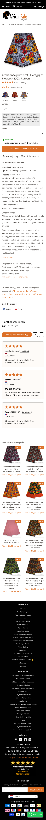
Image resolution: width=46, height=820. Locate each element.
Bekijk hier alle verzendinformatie (23, 757)
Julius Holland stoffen (23, 707)
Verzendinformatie (23, 621)
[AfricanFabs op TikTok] (20, 740)
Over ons (23, 609)
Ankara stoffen (23, 691)
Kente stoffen (32, 294)
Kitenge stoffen (23, 714)
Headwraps (23, 701)
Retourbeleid (23, 628)
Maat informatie (30, 156)
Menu (7, 7)
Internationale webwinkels (23, 641)
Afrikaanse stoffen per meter (23, 682)
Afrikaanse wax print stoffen (23, 688)
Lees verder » (8, 257)
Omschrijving (10, 156)
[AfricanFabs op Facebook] (25, 740)
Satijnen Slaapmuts (23, 695)
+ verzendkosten (16, 87)
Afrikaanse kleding (23, 685)
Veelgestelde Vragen (23, 615)
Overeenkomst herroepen (23, 637)
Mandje (40, 7)
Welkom (8, 2)
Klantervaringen (23, 612)
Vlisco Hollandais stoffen (23, 730)
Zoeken (23, 666)
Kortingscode (23, 656)
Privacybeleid (23, 647)
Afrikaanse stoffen (21, 291)
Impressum (23, 650)
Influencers (23, 663)
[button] (8, 82)
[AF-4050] (5, 94)
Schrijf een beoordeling (17, 334)
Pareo (23, 720)
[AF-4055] (23, 94)
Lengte (5, 104)
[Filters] (35, 334)
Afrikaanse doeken (23, 679)
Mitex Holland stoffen (23, 717)
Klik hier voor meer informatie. (15, 277)
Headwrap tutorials (23, 644)
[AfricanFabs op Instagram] (16, 740)
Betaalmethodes (23, 625)
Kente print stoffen (23, 710)
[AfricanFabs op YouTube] (29, 740)
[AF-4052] (14, 94)
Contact (23, 618)
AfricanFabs (29, 801)
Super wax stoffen (17, 294)
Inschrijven (36, 790)
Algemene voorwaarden (23, 634)
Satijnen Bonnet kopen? (23, 723)
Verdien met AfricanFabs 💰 (23, 660)
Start (3, 24)
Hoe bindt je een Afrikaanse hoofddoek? (23, 704)
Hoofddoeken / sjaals (23, 698)
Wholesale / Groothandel (23, 653)
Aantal (5, 129)
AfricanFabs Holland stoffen (23, 675)
